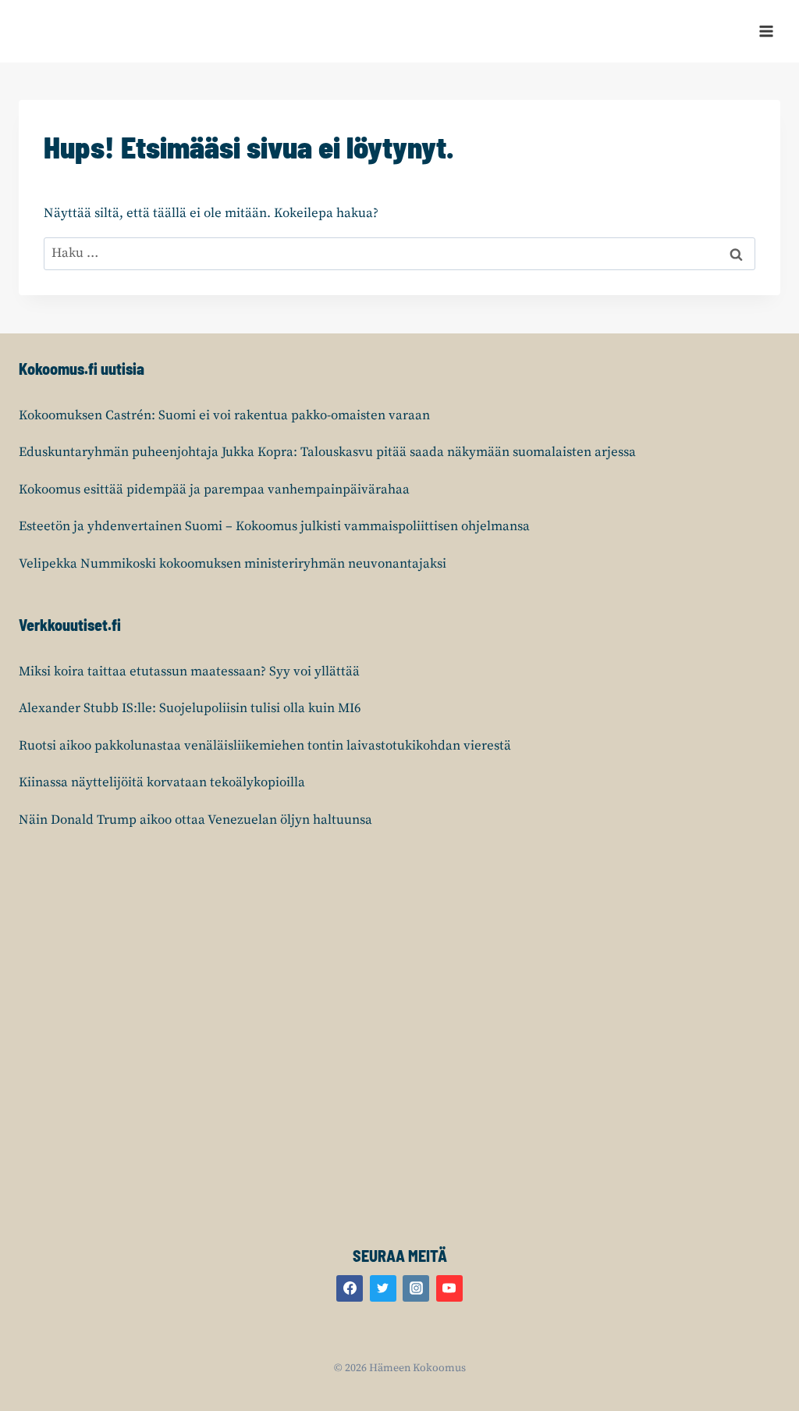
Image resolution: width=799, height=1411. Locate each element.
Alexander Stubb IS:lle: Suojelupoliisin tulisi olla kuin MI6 (190, 708)
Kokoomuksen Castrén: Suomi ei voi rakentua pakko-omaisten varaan (224, 415)
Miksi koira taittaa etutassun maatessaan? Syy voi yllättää (189, 671)
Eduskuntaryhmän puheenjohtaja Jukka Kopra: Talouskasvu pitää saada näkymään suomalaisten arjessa (327, 452)
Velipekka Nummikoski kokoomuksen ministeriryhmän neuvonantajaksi (232, 563)
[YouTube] (449, 1288)
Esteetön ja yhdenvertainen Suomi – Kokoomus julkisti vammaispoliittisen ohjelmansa (274, 526)
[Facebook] (349, 1288)
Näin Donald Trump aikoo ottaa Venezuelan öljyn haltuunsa (195, 819)
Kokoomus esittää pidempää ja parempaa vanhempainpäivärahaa (214, 489)
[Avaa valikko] (765, 31)
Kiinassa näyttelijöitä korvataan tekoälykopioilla (162, 782)
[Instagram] (416, 1288)
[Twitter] (383, 1288)
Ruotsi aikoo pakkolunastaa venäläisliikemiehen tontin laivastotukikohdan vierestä (265, 745)
